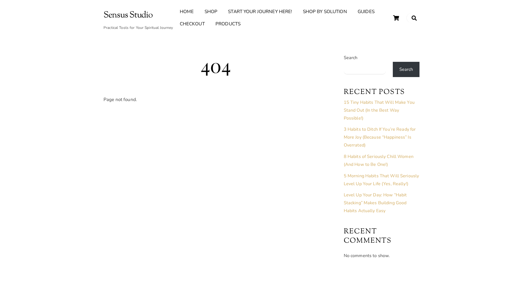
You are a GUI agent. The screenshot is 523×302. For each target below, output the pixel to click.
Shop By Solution (325, 11)
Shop (211, 11)
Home (187, 11)
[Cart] (396, 18)
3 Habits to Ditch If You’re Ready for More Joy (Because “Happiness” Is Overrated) (380, 137)
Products (228, 24)
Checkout (192, 24)
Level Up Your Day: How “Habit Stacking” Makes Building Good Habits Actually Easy (375, 203)
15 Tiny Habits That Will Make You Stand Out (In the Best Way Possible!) (379, 110)
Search (351, 58)
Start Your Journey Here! (260, 11)
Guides (366, 11)
